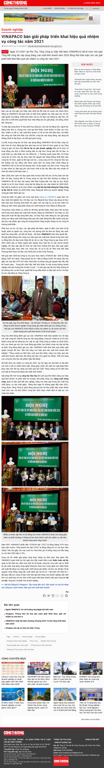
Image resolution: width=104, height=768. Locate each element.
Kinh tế (16, 637)
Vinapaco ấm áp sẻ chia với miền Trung (23, 628)
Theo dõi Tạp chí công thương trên (39, 46)
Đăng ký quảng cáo (63, 742)
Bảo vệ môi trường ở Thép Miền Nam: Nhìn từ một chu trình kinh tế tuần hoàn (88, 72)
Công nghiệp (40, 637)
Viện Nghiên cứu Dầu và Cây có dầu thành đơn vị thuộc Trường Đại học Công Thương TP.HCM (88, 123)
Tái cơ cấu (34, 641)
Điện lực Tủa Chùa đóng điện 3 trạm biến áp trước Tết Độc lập (65, 679)
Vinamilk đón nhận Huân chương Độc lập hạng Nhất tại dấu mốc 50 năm (88, 82)
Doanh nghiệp (12, 29)
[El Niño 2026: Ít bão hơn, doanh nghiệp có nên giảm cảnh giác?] (13, 695)
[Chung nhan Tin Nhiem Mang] (61, 761)
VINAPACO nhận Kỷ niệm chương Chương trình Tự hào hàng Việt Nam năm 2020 (36, 622)
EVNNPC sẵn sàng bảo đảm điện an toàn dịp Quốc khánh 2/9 (90, 679)
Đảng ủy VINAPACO (48, 197)
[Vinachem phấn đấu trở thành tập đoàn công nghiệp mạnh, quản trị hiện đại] (39, 695)
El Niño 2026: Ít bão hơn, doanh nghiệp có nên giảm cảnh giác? (13, 705)
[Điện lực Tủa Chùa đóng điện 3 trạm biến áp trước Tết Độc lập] (65, 669)
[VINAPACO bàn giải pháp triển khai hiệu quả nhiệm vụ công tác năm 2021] (35, 86)
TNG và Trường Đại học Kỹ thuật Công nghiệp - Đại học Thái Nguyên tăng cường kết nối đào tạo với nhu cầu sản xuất (91, 708)
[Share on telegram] (66, 595)
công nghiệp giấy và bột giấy (18, 645)
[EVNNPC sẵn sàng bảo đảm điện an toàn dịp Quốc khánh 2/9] (91, 669)
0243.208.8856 (67, 750)
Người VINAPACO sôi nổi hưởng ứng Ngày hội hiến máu (29, 609)
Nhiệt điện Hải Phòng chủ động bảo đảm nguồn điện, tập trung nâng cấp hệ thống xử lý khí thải (88, 104)
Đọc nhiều (48, 8)
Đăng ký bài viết (92, 739)
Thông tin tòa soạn (76, 8)
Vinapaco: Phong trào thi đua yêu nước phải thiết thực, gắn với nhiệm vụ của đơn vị (36, 615)
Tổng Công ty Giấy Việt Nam (42, 645)
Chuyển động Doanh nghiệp (17, 641)
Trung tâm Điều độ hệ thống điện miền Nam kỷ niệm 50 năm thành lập (88, 114)
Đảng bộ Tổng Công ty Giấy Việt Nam (21, 649)
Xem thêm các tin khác (90, 719)
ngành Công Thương (49, 641)
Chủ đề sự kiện (59, 8)
